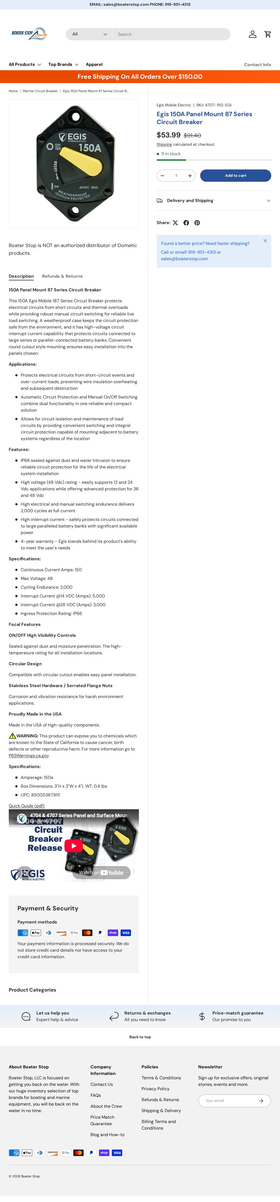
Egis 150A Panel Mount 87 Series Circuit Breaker (96, 91)
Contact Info (257, 65)
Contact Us (102, 1084)
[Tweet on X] (175, 222)
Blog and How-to (107, 1134)
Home (13, 91)
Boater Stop (30, 1176)
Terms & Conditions (161, 1078)
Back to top (140, 1036)
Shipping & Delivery (161, 1110)
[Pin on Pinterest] (197, 222)
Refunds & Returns (160, 1100)
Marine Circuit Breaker (40, 91)
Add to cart (235, 175)
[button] (268, 34)
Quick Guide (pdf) (27, 806)
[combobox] (148, 34)
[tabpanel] (74, 585)
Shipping (164, 144)
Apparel (94, 64)
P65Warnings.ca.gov (28, 755)
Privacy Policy (156, 1089)
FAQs (96, 1095)
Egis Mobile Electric (174, 104)
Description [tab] (21, 276)
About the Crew (106, 1106)
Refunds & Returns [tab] (62, 276)
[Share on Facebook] (186, 222)
